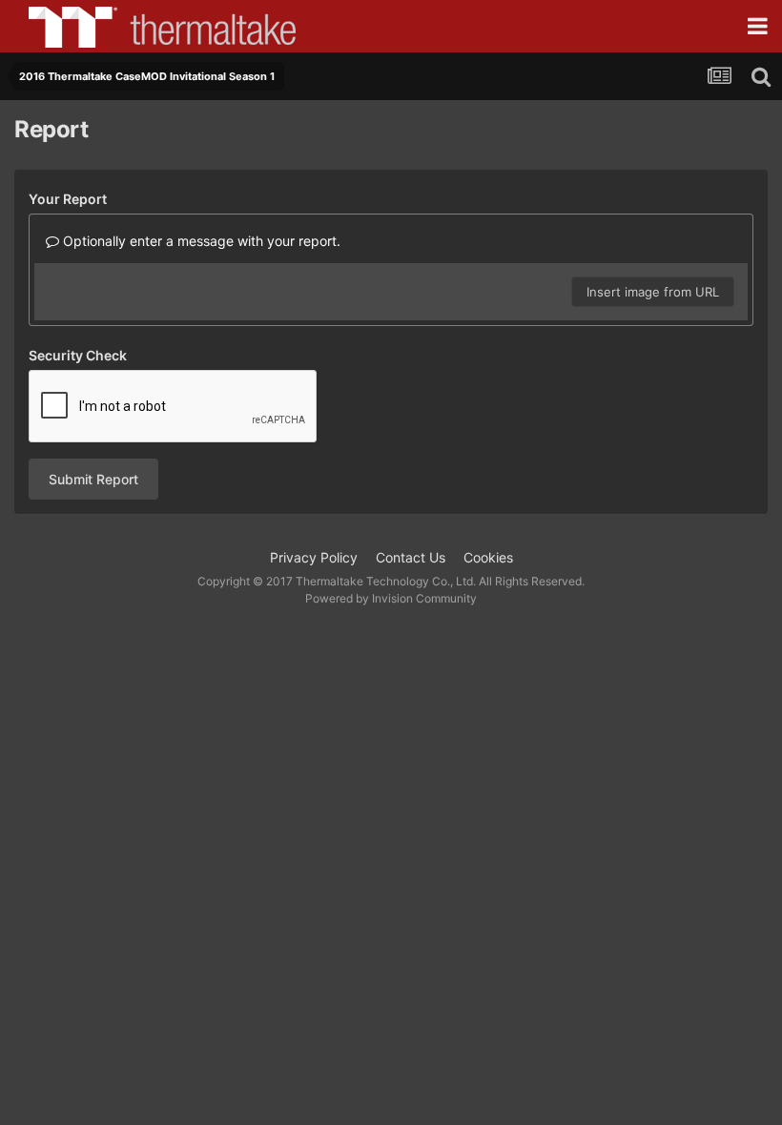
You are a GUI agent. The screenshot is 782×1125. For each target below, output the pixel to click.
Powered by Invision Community (391, 598)
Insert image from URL (652, 291)
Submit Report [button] (93, 479)
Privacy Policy (314, 557)
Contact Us (410, 557)
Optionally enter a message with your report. (199, 241)
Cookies (488, 557)
